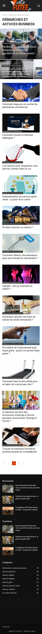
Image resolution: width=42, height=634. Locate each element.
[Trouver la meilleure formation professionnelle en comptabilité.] (21, 436)
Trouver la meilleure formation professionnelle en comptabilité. (19, 450)
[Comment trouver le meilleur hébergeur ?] (21, 123)
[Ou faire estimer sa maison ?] (21, 215)
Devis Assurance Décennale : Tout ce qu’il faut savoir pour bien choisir (27, 487)
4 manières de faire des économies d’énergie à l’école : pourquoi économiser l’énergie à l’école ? (19, 416)
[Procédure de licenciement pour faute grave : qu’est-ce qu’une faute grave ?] (21, 335)
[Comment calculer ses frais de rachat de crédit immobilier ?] (21, 304)
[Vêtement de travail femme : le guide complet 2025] (8, 500)
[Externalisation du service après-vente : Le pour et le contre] (21, 184)
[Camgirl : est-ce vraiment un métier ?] (21, 274)
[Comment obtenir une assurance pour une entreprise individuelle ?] (21, 243)
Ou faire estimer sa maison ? (17, 227)
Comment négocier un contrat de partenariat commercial (19, 106)
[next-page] (24, 463)
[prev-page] (4, 463)
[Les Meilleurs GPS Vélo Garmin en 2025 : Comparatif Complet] (8, 511)
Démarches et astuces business (12, 43)
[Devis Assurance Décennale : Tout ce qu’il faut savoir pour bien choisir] (8, 489)
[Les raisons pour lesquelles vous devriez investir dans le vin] (21, 153)
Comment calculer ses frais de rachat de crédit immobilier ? (18, 318)
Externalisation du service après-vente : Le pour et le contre (20, 198)
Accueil (4, 15)
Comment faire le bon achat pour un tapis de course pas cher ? (19, 383)
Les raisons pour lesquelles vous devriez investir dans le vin (20, 167)
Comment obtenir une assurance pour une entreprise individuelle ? (20, 257)
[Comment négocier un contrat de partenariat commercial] (21, 92)
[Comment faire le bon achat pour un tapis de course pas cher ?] (21, 369)
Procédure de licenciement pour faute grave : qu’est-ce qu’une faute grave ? (21, 350)
